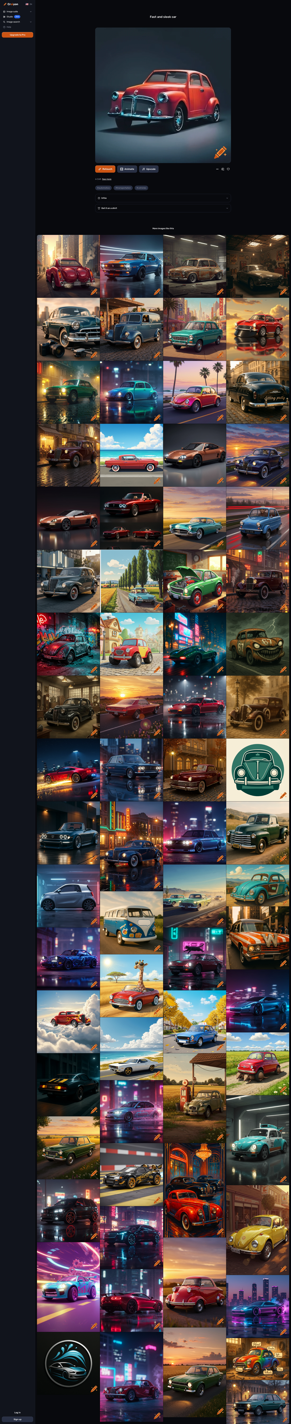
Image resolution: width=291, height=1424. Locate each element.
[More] (217, 169)
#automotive (103, 188)
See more (106, 179)
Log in (17, 1412)
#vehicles (141, 188)
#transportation (123, 188)
